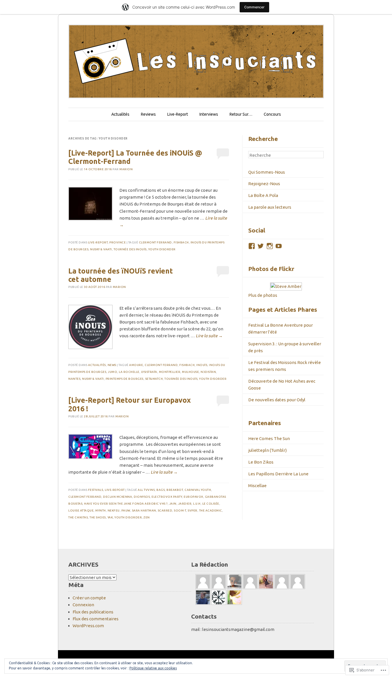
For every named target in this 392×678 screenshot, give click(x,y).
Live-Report (177, 114)
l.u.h (197, 503)
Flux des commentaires (96, 618)
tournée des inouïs (130, 249)
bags (160, 489)
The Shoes (98, 517)
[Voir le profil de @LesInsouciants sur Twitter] (260, 246)
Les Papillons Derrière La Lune (278, 473)
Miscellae (257, 485)
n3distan (208, 371)
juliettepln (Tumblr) (267, 450)
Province (117, 242)
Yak (110, 517)
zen (146, 517)
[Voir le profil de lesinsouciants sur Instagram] (269, 246)
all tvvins (146, 489)
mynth (100, 510)
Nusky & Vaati (101, 249)
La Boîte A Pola (263, 195)
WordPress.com (88, 625)
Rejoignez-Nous (264, 183)
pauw (125, 510)
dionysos (142, 496)
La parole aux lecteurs (269, 207)
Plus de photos (262, 295)
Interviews (208, 114)
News (112, 365)
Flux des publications (93, 611)
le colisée (210, 503)
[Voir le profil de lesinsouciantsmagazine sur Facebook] (251, 246)
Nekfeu (114, 510)
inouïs (201, 365)
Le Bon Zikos (260, 462)
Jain (172, 503)
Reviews (148, 114)
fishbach (181, 242)
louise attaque (81, 510)
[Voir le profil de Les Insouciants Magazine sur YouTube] (278, 246)
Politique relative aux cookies (153, 668)
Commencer (254, 7)
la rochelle (129, 371)
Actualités (120, 114)
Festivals (95, 489)
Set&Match (154, 378)
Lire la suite (209, 335)
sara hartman (144, 510)
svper (192, 510)
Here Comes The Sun (269, 438)
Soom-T (180, 510)
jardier (185, 503)
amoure (136, 365)
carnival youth (198, 489)
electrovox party (167, 496)
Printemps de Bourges (124, 378)
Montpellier (170, 371)
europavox (193, 496)
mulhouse (190, 371)
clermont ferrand (155, 242)
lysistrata (149, 371)
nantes (74, 378)
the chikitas (78, 517)
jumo (112, 371)
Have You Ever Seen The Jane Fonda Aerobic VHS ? (126, 503)
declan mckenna (117, 496)
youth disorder (162, 249)
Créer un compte (89, 597)
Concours (272, 114)
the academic (210, 510)
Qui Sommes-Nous (266, 172)
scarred (165, 510)
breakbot (174, 489)
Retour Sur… (241, 114)
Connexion (83, 604)
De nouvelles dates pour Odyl (276, 399)
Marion (126, 169)
